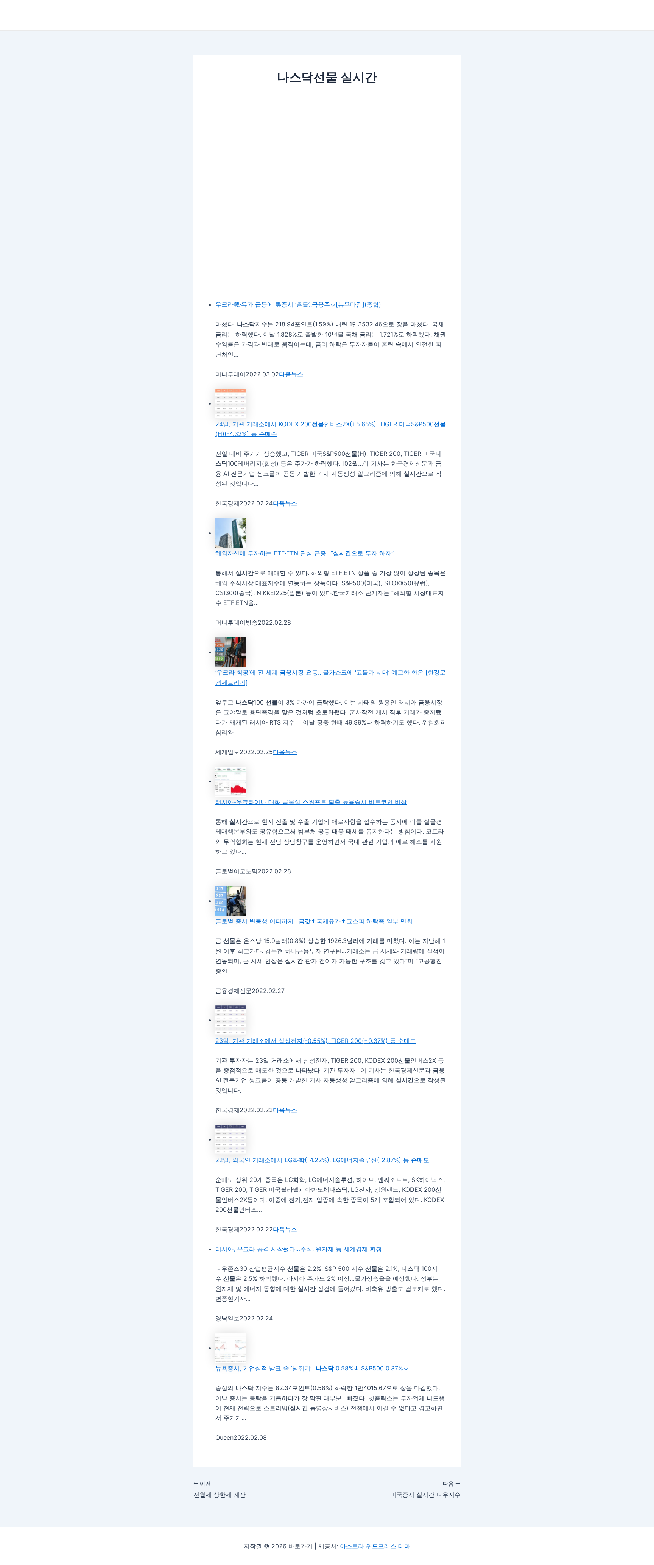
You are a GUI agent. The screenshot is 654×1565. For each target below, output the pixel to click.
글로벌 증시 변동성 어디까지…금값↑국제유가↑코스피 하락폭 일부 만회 (314, 921)
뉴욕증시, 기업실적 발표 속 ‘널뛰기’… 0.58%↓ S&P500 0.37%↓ (312, 1368)
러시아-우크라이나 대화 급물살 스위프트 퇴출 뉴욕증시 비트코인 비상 (311, 802)
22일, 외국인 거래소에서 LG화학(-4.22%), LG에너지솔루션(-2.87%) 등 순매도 (322, 1160)
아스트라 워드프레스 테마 (375, 1546)
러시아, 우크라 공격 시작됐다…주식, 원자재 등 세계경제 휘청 (298, 1249)
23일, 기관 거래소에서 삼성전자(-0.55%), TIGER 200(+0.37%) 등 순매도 (315, 1040)
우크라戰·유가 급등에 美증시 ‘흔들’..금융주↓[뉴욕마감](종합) (298, 304)
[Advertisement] (327, 150)
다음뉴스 (291, 374)
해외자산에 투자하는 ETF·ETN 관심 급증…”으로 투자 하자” (304, 553)
